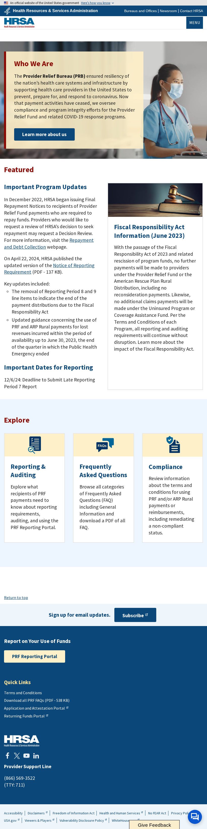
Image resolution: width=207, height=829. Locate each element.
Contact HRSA (191, 11)
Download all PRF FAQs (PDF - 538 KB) (36, 700)
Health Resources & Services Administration (55, 11)
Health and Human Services (119, 813)
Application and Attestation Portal (34, 708)
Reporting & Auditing (28, 470)
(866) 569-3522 (19, 778)
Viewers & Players (38, 820)
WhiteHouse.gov (124, 820)
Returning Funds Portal (24, 715)
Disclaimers (36, 813)
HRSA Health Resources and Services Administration (21, 740)
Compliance (166, 467)
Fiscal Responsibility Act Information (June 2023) (149, 231)
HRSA (19, 23)
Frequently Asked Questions (103, 470)
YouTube (26, 756)
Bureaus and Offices (140, 11)
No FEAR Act (157, 813)
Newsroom (168, 11)
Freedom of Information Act (73, 813)
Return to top (16, 597)
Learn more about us (44, 134)
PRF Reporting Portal (34, 656)
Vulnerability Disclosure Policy (82, 820)
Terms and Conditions (23, 692)
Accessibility (13, 813)
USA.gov (10, 820)
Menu (194, 22)
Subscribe (133, 615)
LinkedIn (36, 756)
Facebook (7, 756)
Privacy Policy (181, 813)
